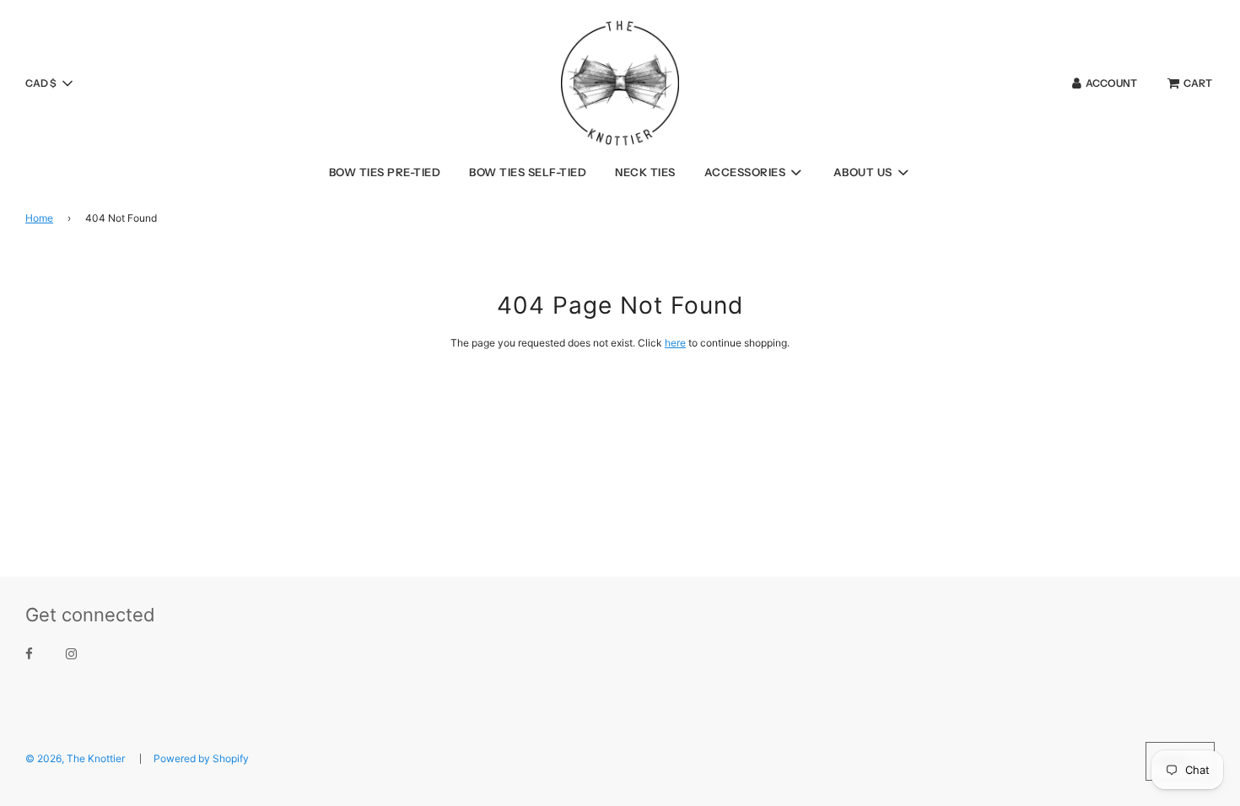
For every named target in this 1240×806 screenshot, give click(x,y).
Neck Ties (645, 172)
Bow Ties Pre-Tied (385, 172)
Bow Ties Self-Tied (527, 172)
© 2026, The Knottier (75, 758)
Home (39, 218)
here (675, 342)
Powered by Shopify (201, 758)
